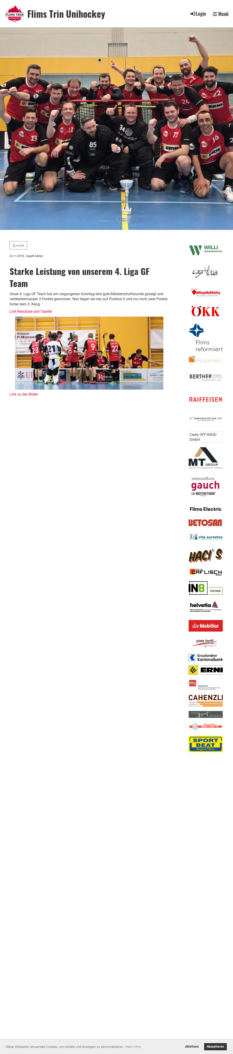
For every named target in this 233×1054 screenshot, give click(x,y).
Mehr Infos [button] (133, 1047)
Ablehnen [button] (192, 1047)
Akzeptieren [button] (215, 1047)
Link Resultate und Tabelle (31, 311)
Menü (222, 13)
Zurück (18, 245)
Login (201, 13)
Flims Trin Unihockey (66, 13)
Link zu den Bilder (24, 394)
